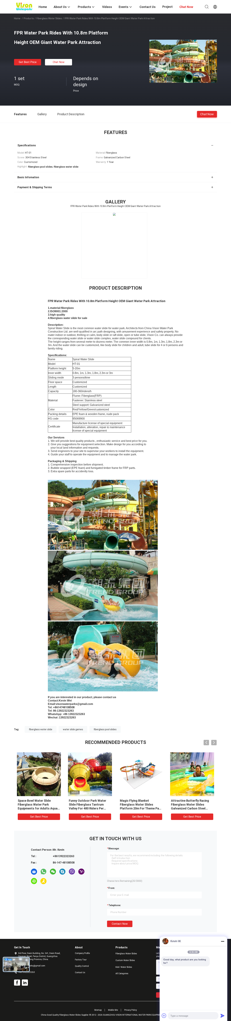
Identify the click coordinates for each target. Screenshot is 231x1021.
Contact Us (80, 972)
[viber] (72, 872)
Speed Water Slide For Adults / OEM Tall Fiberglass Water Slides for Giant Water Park (191, 804)
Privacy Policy (130, 1010)
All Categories (122, 973)
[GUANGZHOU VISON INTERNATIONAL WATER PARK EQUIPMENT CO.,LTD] (24, 6)
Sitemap (98, 1010)
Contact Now (120, 923)
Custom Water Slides (125, 960)
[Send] (222, 1015)
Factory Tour (81, 959)
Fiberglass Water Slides (49, 18)
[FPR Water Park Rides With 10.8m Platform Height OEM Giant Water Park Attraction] (183, 61)
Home (17, 18)
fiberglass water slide (40, 729)
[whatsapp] (43, 872)
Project (167, 6)
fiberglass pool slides (105, 729)
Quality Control (82, 966)
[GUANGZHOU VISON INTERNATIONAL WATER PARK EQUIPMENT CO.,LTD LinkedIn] (25, 983)
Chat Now (58, 62)
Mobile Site (113, 1010)
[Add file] (164, 1015)
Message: (113, 848)
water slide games (73, 729)
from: (111, 888)
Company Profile (82, 953)
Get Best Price (28, 62)
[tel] (53, 881)
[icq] (34, 881)
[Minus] (223, 941)
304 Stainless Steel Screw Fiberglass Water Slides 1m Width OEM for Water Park (88, 804)
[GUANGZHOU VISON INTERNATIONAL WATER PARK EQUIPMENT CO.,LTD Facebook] (17, 983)
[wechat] (53, 872)
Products (29, 18)
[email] (34, 872)
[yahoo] (81, 872)
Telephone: (114, 905)
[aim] (43, 881)
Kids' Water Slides (124, 967)
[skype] (62, 872)
